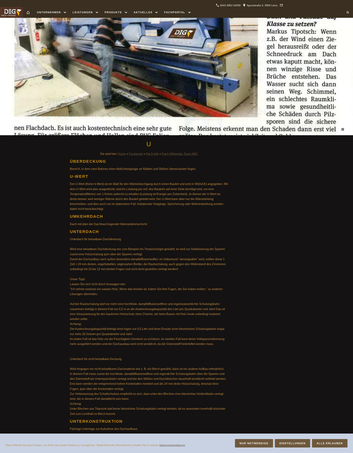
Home (122, 153)
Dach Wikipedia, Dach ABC (180, 153)
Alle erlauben (330, 443)
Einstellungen (292, 443)
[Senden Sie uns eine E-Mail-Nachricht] (281, 5)
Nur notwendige (254, 443)
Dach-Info (152, 153)
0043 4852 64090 (230, 5)
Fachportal (136, 153)
